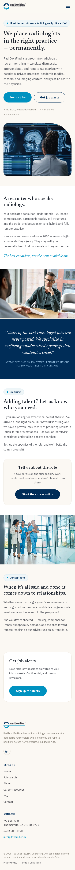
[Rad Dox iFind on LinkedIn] (6, 751)
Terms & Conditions (31, 862)
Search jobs (17, 97)
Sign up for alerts (28, 691)
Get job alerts (49, 97)
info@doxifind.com (14, 837)
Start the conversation (37, 494)
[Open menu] (68, 6)
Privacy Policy (10, 862)
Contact (8, 801)
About (7, 783)
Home (7, 771)
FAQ (6, 795)
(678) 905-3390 (13, 831)
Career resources (13, 789)
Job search (10, 777)
